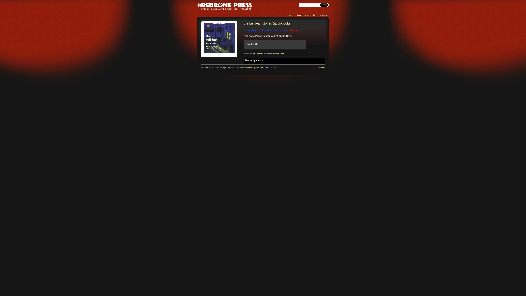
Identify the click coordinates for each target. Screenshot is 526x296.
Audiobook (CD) (260, 53)
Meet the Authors (320, 15)
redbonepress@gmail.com (253, 68)
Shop (299, 15)
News (307, 15)
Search (322, 68)
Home (290, 15)
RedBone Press (278, 53)
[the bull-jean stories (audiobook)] (219, 53)
